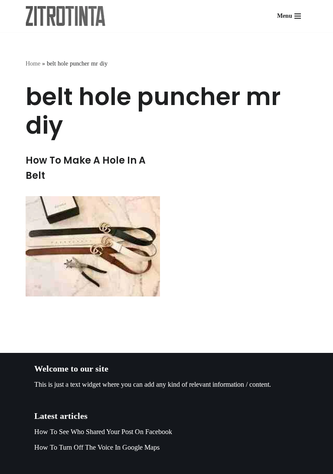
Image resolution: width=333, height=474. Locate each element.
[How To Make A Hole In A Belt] (93, 246)
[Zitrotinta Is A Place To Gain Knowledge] (68, 16)
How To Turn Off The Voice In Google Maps (97, 447)
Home (33, 63)
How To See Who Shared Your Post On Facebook (103, 431)
